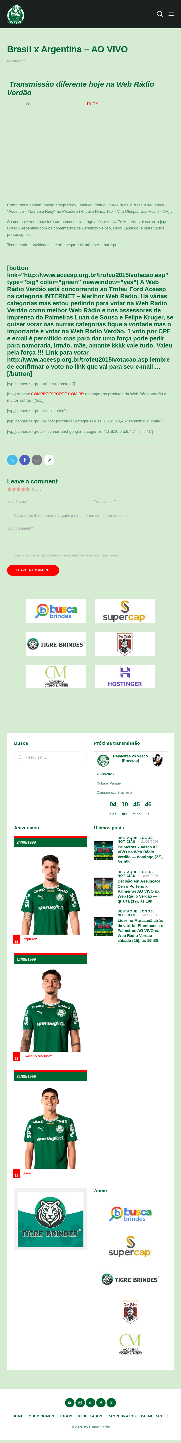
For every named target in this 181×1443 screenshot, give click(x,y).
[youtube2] (69, 1402)
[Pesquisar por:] (50, 757)
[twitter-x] (111, 1402)
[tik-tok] (90, 1402)
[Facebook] (24, 460)
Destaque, (129, 838)
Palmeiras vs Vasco (130, 756)
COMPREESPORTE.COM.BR (57, 394)
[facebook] (101, 1402)
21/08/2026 (149, 841)
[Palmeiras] (103, 760)
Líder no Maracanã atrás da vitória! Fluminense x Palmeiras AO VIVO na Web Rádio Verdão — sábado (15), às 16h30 (140, 930)
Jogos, (147, 838)
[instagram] (80, 1402)
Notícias (126, 841)
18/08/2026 (149, 876)
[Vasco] (157, 760)
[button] (171, 14)
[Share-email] (37, 460)
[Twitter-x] (12, 460)
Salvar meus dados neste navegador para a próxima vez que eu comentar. (70, 516)
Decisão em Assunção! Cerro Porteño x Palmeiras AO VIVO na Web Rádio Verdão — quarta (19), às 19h (139, 891)
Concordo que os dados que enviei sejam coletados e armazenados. (66, 555)
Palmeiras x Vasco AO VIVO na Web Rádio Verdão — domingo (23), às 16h (140, 854)
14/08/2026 (149, 915)
